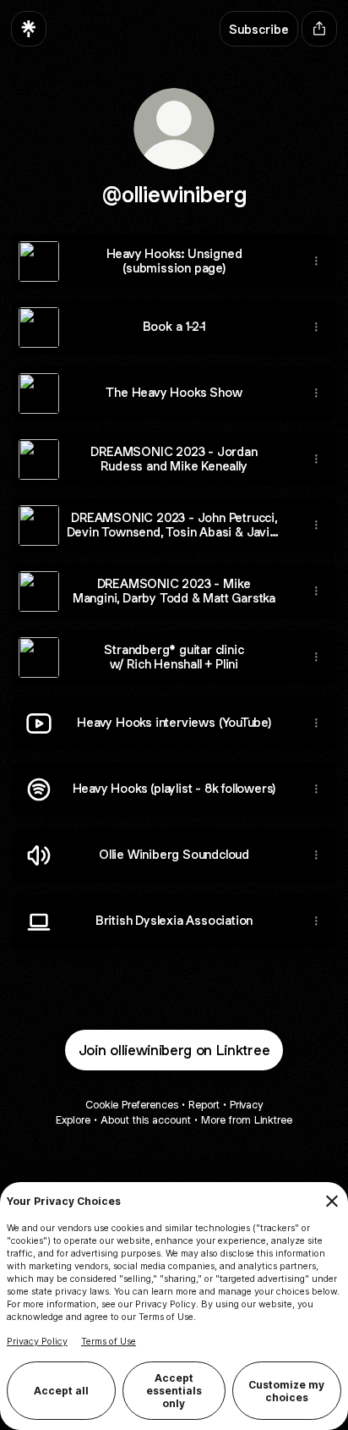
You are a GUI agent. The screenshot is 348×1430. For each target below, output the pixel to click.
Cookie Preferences (131, 1104)
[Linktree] (29, 29)
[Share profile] (319, 29)
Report (204, 1104)
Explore (73, 1120)
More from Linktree (246, 1120)
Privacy (246, 1104)
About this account (146, 1120)
